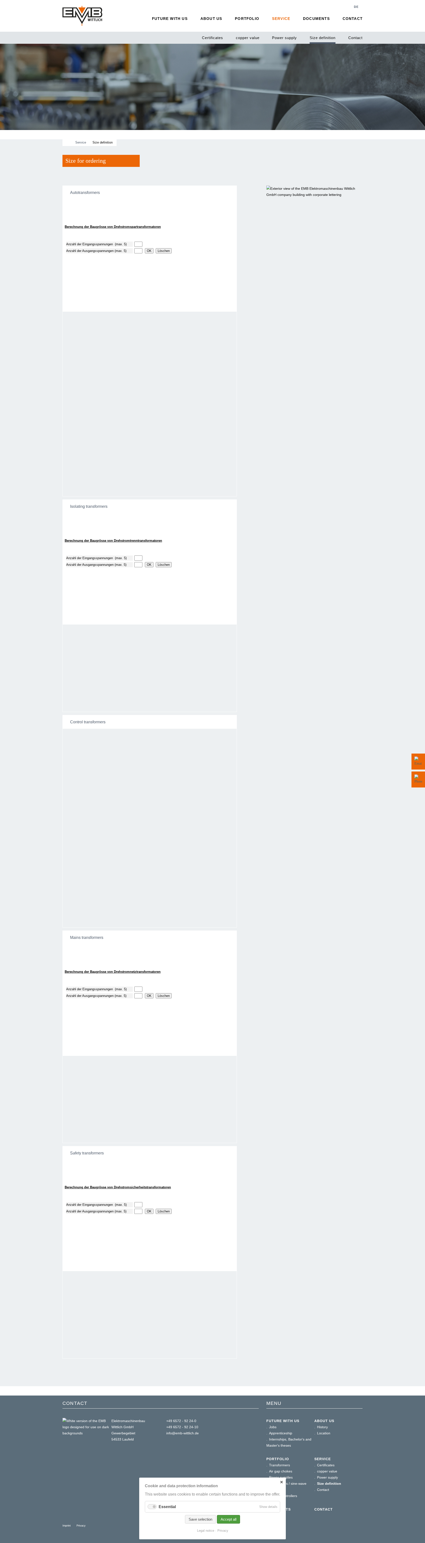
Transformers (279, 1465)
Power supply (284, 38)
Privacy (81, 1525)
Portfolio (247, 18)
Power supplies (281, 1477)
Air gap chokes (280, 1471)
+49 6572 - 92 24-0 (181, 1421)
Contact (355, 38)
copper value (247, 38)
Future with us (170, 18)
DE (356, 7)
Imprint (66, 1525)
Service (281, 18)
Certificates (212, 38)
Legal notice (205, 1530)
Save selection (200, 1519)
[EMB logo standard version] (82, 16)
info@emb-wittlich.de (182, 1433)
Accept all (228, 1519)
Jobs (272, 1427)
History (322, 1427)
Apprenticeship (280, 1433)
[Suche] (343, 7)
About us (211, 18)
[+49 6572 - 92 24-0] (418, 779)
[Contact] (418, 762)
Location (323, 1433)
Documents (316, 18)
